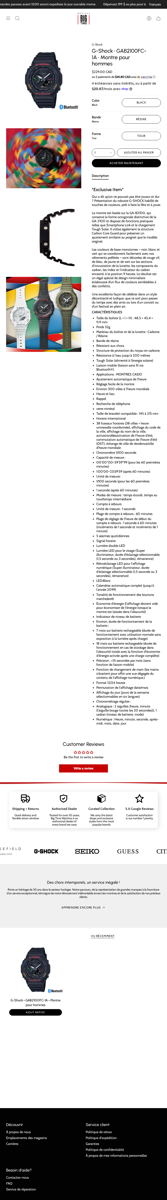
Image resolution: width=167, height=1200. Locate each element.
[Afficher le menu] (8, 18)
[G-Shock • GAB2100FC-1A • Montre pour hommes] (35, 969)
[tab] (100, 177)
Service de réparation (21, 1189)
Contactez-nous (17, 1177)
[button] (17, 18)
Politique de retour (99, 1132)
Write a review (83, 768)
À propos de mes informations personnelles (116, 1155)
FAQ (9, 1183)
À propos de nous (18, 1132)
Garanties (92, 1144)
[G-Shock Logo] (43, 851)
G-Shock (97, 44)
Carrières (12, 1144)
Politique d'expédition (101, 1138)
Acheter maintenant (126, 163)
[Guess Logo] (125, 851)
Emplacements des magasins (26, 1138)
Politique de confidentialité (105, 1150)
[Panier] (158, 18)
